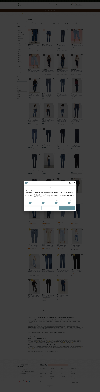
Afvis (33, 207)
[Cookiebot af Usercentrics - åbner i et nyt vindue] (70, 183)
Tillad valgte (50, 207)
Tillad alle (67, 207)
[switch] (43, 203)
